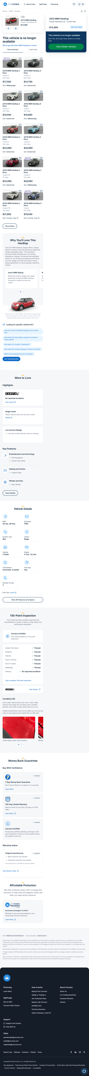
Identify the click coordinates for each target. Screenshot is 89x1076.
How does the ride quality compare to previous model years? (21, 338)
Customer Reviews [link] (66, 998)
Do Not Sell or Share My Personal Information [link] (71, 1065)
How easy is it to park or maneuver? (17, 344)
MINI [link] (11, 11)
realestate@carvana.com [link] (12, 1044)
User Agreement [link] (8, 1065)
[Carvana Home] (6, 978)
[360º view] (8, 28)
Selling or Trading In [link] (39, 995)
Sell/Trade (43, 4)
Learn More (9, 789)
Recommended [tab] (12, 49)
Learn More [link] (7, 991)
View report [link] (9, 402)
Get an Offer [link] (7, 1002)
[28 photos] (15, 28)
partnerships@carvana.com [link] (13, 1037)
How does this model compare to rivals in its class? (22, 349)
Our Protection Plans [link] (39, 998)
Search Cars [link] (7, 1052)
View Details (10, 493)
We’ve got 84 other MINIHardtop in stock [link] (20, 45)
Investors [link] (25, 1052)
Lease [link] (12, 592)
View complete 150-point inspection (18, 680)
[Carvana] (11, 5)
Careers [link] (63, 1002)
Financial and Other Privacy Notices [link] (26, 1065)
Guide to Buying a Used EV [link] (41, 1013)
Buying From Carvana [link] (39, 991)
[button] (74, 4)
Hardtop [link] (17, 11)
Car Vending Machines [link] (68, 995)
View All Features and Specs (23, 600)
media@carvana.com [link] (11, 1041)
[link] (10, 813)
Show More (10, 226)
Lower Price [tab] (33, 49)
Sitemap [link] (17, 1052)
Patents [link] (33, 1052)
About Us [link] (63, 991)
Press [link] (40, 1052)
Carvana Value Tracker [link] (11, 1005)
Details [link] (7, 417)
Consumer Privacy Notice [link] (47, 1065)
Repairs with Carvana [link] (39, 1002)
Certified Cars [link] (37, 1006)
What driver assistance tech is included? (18, 354)
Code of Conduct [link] (9, 1068)
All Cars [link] (5, 11)
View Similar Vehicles (66, 46)
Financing (54, 4)
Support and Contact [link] (13, 1023)
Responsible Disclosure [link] (24, 1068)
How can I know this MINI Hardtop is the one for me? (21, 331)
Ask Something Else (11, 359)
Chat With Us (11, 1027)
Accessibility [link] (37, 1068)
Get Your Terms (76, 27)
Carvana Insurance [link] (38, 1009)
